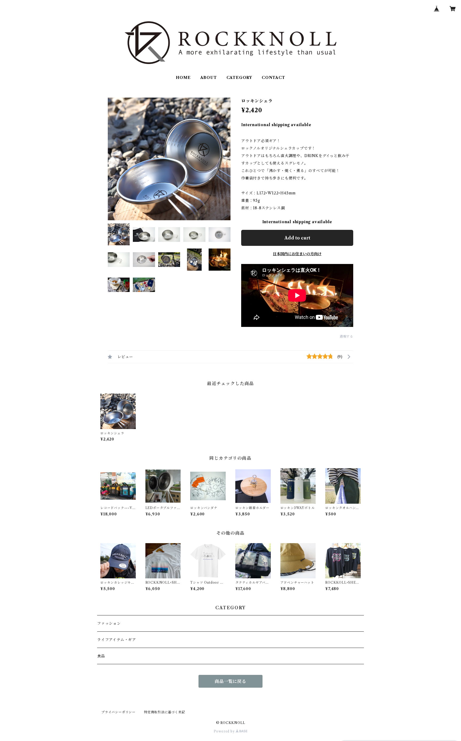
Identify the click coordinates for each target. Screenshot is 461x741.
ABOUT (208, 77)
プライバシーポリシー (118, 712)
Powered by (225, 731)
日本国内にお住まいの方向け (297, 253)
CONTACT (273, 77)
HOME (183, 77)
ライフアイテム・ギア (116, 639)
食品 (101, 656)
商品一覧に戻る (230, 681)
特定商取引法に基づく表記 (164, 712)
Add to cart (297, 238)
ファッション (109, 623)
